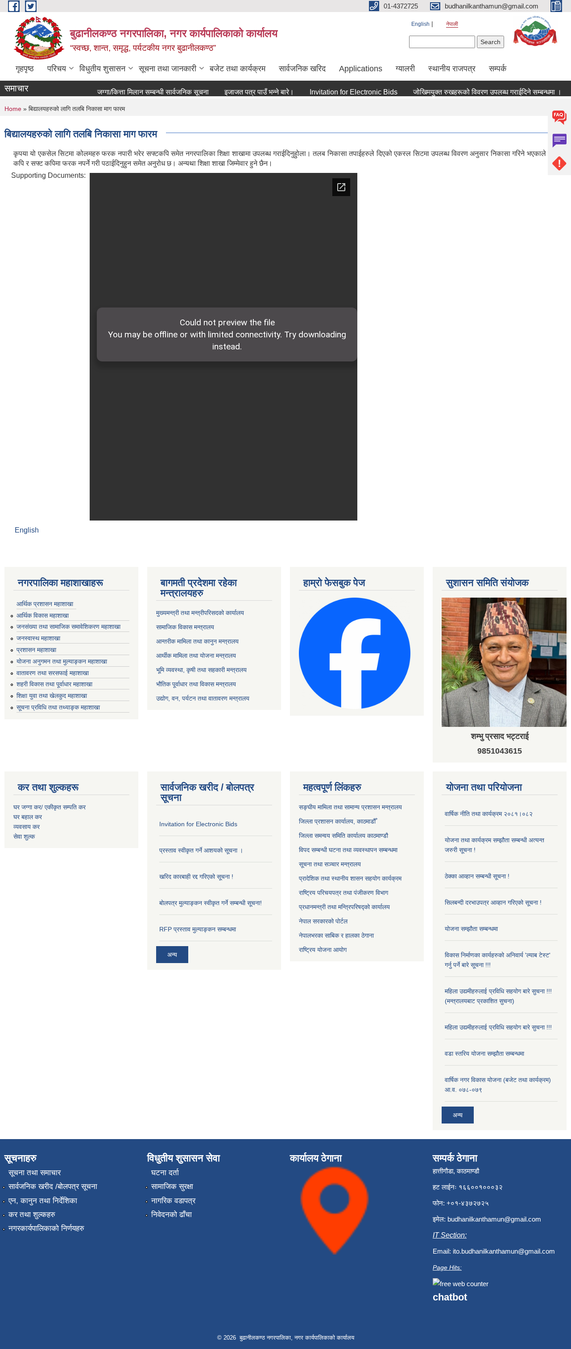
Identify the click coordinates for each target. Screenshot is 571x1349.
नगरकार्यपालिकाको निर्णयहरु (46, 1228)
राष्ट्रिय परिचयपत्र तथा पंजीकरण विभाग (343, 892)
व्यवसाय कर (26, 826)
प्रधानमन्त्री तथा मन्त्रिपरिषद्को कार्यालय (344, 906)
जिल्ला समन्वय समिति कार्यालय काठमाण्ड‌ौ (343, 835)
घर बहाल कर (27, 816)
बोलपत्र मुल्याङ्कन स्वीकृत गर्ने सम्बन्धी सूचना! (210, 902)
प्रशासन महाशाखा (36, 649)
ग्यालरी (405, 68)
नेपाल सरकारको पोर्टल (323, 921)
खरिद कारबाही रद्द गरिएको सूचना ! (196, 876)
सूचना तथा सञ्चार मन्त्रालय (330, 864)
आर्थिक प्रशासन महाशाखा (45, 603)
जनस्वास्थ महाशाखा (38, 638)
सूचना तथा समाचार (34, 1173)
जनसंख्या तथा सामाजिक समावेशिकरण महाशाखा (68, 626)
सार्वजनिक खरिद (302, 68)
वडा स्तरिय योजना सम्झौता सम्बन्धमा (484, 1053)
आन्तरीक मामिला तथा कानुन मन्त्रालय (197, 641)
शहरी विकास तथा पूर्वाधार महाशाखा (54, 684)
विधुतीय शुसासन (102, 68)
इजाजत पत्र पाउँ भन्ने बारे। (247, 92)
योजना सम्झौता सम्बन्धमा (471, 928)
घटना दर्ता (165, 1173)
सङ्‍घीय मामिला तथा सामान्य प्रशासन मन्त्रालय (350, 807)
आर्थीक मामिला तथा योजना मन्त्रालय (196, 655)
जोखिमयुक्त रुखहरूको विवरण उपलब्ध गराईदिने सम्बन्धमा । (475, 92)
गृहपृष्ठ (25, 68)
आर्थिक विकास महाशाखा (43, 615)
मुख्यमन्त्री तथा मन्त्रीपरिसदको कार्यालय (200, 612)
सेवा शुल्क (24, 836)
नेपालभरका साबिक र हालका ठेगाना (336, 935)
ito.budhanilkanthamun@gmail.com (504, 1251)
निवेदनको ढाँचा (171, 1214)
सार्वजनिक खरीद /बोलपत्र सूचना (52, 1186)
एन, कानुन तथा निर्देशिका (42, 1201)
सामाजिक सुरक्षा (172, 1186)
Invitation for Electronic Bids (342, 92)
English (420, 24)
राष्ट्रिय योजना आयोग (323, 949)
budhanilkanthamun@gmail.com (494, 1219)
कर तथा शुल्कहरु (31, 1214)
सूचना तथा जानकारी (167, 68)
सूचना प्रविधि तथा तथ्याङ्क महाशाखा (58, 707)
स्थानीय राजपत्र (452, 68)
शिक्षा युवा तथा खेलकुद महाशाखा (52, 695)
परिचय (56, 68)
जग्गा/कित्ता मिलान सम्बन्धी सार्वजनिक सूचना (141, 92)
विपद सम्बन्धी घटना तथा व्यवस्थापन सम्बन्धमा (348, 849)
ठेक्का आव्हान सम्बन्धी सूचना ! (477, 876)
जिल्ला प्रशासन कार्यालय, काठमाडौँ (337, 821)
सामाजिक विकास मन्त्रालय (185, 627)
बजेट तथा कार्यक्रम (237, 68)
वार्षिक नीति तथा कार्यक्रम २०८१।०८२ (489, 813)
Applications (360, 68)
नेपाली (452, 24)
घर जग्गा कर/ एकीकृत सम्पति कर (49, 807)
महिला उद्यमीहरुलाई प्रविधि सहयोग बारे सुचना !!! (498, 1027)
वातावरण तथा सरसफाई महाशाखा (53, 673)
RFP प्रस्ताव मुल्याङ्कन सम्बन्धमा (197, 929)
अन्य (172, 954)
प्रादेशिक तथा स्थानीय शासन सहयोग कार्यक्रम (350, 878)
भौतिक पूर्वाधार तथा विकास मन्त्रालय (196, 684)
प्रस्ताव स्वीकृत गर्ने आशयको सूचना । (201, 850)
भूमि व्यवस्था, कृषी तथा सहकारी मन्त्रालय (201, 669)
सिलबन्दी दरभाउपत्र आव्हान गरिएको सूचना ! (493, 902)
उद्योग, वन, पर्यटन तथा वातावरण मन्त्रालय (202, 698)
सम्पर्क (497, 68)
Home (12, 108)
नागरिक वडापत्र (173, 1201)
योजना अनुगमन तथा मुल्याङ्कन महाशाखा (62, 661)
